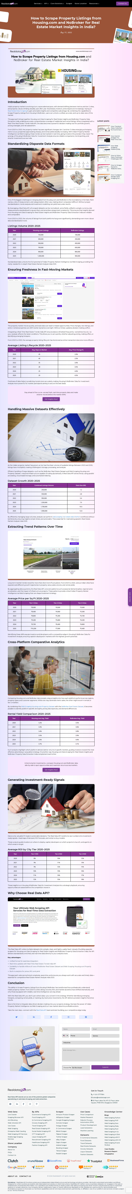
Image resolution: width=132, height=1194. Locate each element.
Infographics (109, 1154)
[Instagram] (30, 1104)
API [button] (45, 3)
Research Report (111, 1151)
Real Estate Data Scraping (17, 111)
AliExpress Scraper (63, 1117)
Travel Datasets (86, 1143)
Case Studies (109, 1149)
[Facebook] (23, 1104)
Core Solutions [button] (57, 3)
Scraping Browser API (16, 1117)
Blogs (107, 1115)
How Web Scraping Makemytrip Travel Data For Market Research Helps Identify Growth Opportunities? (116, 147)
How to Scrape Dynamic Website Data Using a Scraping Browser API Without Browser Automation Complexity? (117, 167)
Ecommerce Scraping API (41, 1114)
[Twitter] (10, 1104)
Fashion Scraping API (39, 1145)
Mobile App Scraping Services (15, 1138)
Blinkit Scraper (61, 1131)
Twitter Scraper (61, 1137)
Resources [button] (93, 3)
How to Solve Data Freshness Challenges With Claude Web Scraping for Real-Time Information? (117, 157)
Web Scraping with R (112, 1137)
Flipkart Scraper (62, 1134)
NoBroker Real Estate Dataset (73, 706)
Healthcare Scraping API (41, 1142)
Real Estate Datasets (88, 1146)
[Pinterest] (36, 1104)
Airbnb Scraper (61, 1145)
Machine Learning (86, 1131)
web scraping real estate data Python (66, 517)
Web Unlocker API (14, 1123)
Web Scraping (13, 1128)
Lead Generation (86, 1128)
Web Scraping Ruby (112, 1126)
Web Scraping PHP (111, 1120)
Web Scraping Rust (111, 1129)
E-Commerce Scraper (64, 1128)
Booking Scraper (62, 1148)
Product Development (88, 1125)
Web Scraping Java (111, 1123)
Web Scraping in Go (112, 1132)
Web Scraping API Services (17, 1134)
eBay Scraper (61, 1140)
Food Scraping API (38, 1117)
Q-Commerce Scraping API (42, 1120)
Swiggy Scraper (61, 1126)
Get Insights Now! (51, 399)
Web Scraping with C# (113, 1140)
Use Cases (12, 1126)
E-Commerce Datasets (88, 1138)
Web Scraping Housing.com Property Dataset (38, 706)
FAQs (10, 1152)
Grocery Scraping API (39, 1123)
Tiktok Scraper (61, 1151)
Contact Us (122, 3)
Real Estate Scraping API (41, 1128)
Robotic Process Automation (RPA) (87, 1121)
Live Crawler (12, 1114)
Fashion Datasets (86, 1154)
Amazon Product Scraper (65, 1114)
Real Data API (41, 1010)
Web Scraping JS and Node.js (112, 1144)
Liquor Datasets (86, 1152)
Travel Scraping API (39, 1126)
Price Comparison (86, 1114)
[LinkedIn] (17, 1104)
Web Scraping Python (112, 1118)
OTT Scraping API (38, 1134)
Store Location (81, 3)
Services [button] (37, 3)
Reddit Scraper (61, 1153)
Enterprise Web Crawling (17, 1131)
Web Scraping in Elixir (112, 1134)
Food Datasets (85, 1140)
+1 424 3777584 (98, 1094)
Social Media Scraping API (41, 1131)
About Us (11, 1150)
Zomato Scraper (62, 1123)
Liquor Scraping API (39, 1137)
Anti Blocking (13, 1120)
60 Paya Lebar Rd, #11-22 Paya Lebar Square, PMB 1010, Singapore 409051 (105, 1102)
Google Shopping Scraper (65, 1120)
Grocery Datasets (86, 1149)
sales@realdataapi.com (101, 1097)
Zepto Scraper (61, 1142)
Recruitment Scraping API (41, 1140)
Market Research (86, 1117)
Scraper (69, 3)
